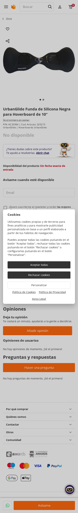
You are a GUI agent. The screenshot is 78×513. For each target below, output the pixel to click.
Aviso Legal (39, 299)
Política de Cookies (24, 292)
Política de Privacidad (52, 292)
